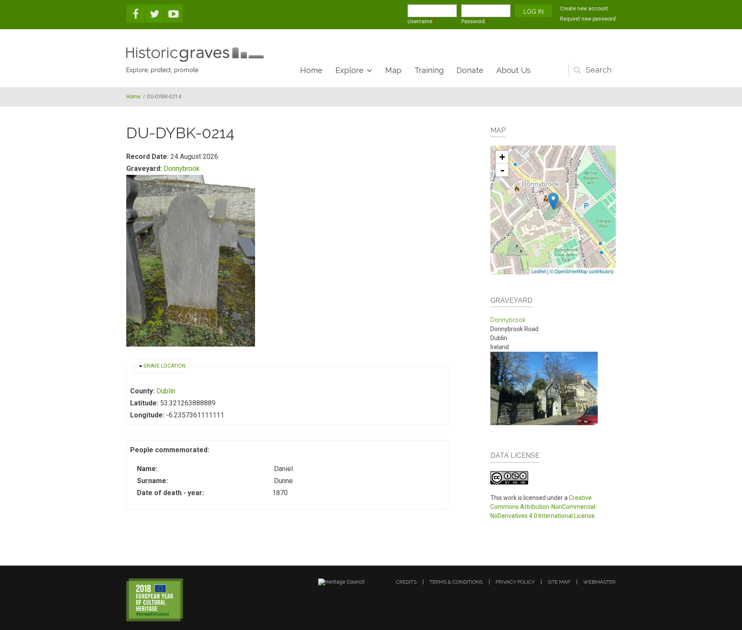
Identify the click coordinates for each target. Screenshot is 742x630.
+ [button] (502, 157)
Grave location (164, 366)
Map (393, 70)
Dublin (165, 391)
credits (406, 581)
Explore (349, 70)
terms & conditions (456, 581)
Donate (470, 70)
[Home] (195, 54)
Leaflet (539, 271)
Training (429, 70)
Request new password (588, 19)
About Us (513, 70)
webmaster (599, 581)
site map (558, 581)
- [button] (502, 170)
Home (311, 70)
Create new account (584, 9)
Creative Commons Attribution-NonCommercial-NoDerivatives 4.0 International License (543, 506)
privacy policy (515, 581)
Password (474, 21)
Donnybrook (182, 168)
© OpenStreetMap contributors (582, 271)
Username (421, 21)
